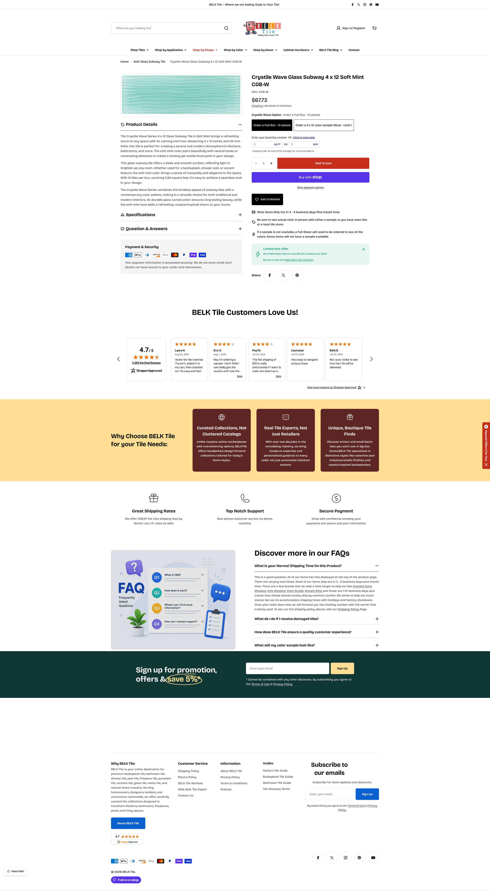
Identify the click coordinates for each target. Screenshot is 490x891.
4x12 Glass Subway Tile (149, 61)
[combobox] (171, 28)
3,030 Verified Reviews (146, 362)
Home (125, 61)
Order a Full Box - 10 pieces (272, 125)
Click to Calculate (304, 137)
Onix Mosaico (276, 591)
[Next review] (371, 359)
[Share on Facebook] (269, 275)
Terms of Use (260, 684)
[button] (486, 445)
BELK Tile (128, 872)
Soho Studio (295, 591)
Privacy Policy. (283, 684)
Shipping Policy (349, 609)
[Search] (226, 28)
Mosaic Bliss (314, 591)
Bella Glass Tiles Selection (299, 260)
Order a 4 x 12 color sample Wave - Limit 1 (324, 125)
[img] (146, 356)
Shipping (257, 105)
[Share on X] (283, 275)
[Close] (363, 249)
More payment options (310, 187)
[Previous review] (118, 359)
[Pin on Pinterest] (297, 275)
